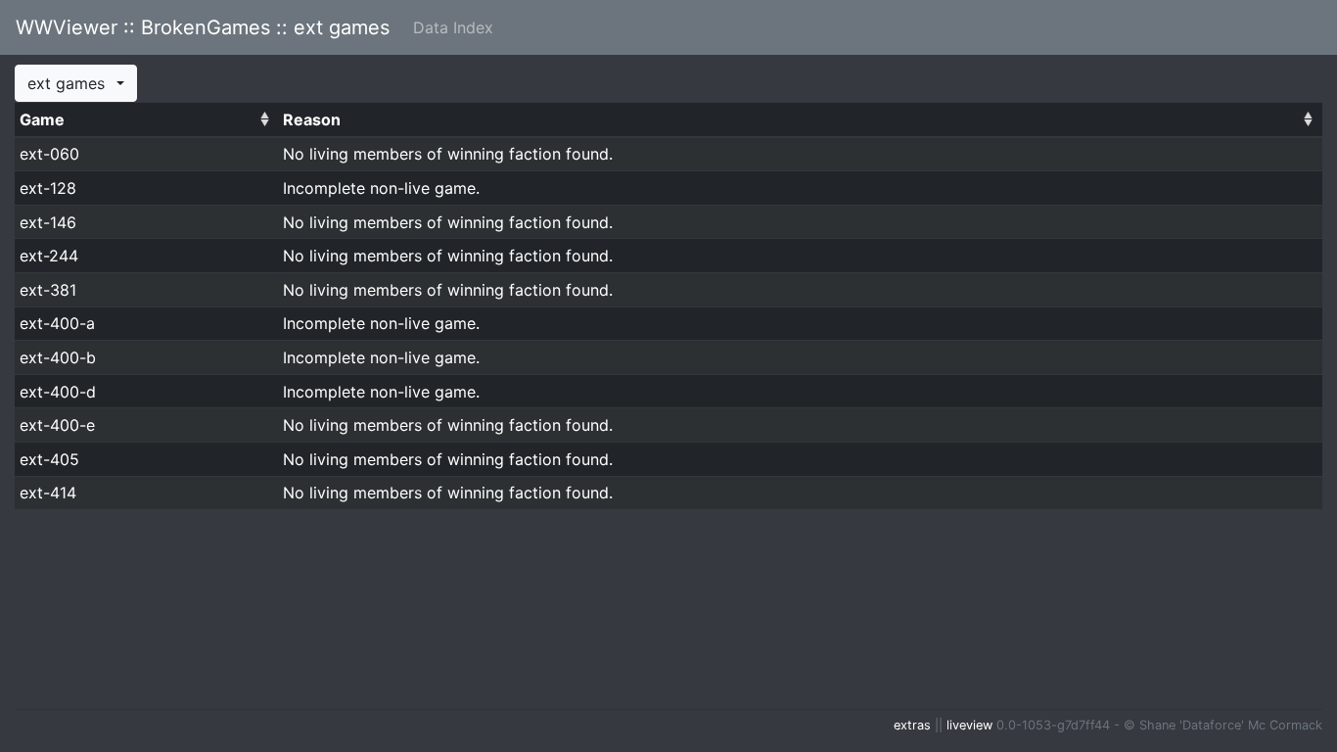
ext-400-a (57, 323)
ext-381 (48, 290)
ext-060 (49, 154)
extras (912, 725)
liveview (969, 725)
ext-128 (48, 188)
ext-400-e (57, 425)
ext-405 (49, 459)
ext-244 (49, 255)
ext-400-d (58, 391)
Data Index (453, 27)
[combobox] (76, 83)
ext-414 (48, 492)
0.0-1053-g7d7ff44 (1053, 725)
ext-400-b (58, 357)
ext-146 (48, 222)
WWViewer (203, 27)
